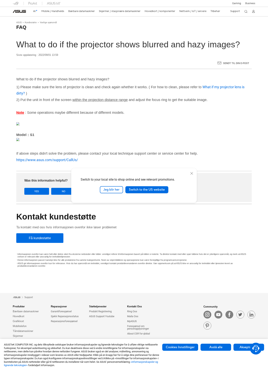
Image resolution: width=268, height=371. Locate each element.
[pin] (207, 326)
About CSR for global (138, 333)
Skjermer (18, 336)
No (63, 191)
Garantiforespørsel (61, 311)
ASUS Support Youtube (101, 316)
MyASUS (132, 321)
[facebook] (229, 315)
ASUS (19, 22)
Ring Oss (132, 311)
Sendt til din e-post (236, 63)
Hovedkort (18, 316)
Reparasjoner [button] (59, 306)
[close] (191, 173)
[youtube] (218, 315)
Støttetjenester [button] (98, 306)
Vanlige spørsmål (48, 22)
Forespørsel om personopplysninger (138, 327)
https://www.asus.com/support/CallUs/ (47, 160)
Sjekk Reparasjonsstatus (65, 316)
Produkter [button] (19, 306)
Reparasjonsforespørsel (64, 321)
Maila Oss (132, 316)
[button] (236, 3)
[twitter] (240, 315)
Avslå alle (215, 347)
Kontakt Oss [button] (134, 306)
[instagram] (207, 315)
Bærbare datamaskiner (26, 311)
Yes (36, 191)
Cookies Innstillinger (180, 347)
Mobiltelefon (19, 326)
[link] (19, 11)
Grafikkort (18, 321)
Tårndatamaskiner (23, 331)
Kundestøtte (31, 22)
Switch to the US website (147, 190)
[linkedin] (251, 315)
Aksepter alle (249, 347)
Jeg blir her (111, 190)
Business (250, 3)
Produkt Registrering (100, 311)
